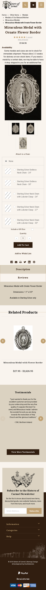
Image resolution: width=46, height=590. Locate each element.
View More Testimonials (23, 452)
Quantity (23, 233)
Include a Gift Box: (18, 229)
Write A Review (23, 40)
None (11, 161)
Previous (3, 341)
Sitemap (29, 562)
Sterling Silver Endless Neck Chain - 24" (27, 171)
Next (43, 341)
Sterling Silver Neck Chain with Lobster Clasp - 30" (28, 221)
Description (23, 269)
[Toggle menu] (41, 5)
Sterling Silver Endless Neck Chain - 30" (27, 183)
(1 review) (29, 37)
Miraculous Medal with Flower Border (23, 362)
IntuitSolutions (29, 564)
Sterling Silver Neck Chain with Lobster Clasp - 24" (28, 195)
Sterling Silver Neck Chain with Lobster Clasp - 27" (28, 208)
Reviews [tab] (23, 277)
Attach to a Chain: (23, 154)
